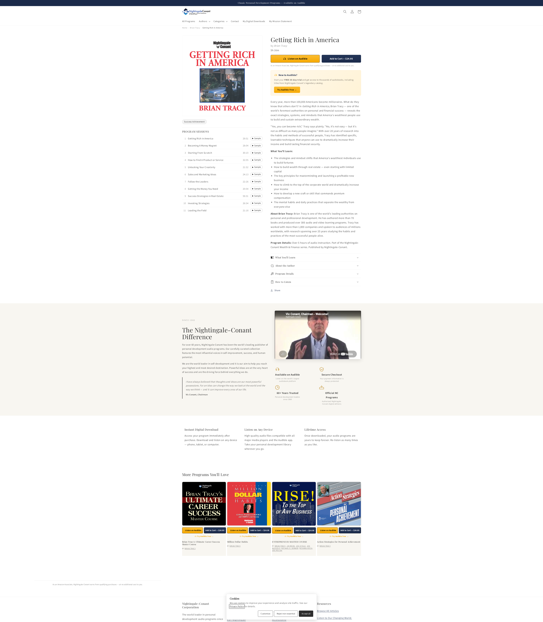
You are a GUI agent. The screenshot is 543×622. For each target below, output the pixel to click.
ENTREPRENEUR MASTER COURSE (289, 542)
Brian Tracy (195, 27)
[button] (204, 21)
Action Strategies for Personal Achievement (338, 542)
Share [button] (277, 290)
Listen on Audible (298, 58)
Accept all (306, 613)
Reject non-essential (286, 613)
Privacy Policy (237, 606)
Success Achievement (194, 121)
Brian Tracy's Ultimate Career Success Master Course (201, 543)
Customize (265, 613)
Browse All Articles (328, 611)
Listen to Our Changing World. (334, 618)
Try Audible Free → (287, 89)
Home (184, 27)
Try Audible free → (205, 536)
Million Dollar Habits (237, 542)
